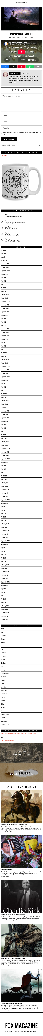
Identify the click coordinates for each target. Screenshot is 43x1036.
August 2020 (4, 462)
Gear (2, 666)
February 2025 (5, 294)
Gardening (3, 663)
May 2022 (3, 390)
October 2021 (4, 414)
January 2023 (4, 363)
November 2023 (5, 329)
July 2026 (3, 250)
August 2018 (4, 544)
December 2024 (5, 301)
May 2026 (3, 257)
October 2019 (4, 496)
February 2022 (5, 401)
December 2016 (5, 613)
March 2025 (4, 291)
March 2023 (4, 356)
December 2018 (5, 530)
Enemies (3, 642)
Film (2, 649)
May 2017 (3, 595)
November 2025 (5, 264)
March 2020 (4, 479)
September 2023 (5, 336)
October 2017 (4, 578)
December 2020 (5, 448)
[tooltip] (5, 66)
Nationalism (4, 690)
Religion (24, 37)
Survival (3, 718)
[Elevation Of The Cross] (21, 753)
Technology (4, 721)
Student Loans (5, 714)
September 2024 (5, 312)
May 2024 (3, 325)
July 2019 (3, 507)
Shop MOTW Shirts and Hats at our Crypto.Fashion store (18, 733)
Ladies (2, 680)
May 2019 (3, 513)
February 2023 (5, 359)
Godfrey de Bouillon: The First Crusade (14, 825)
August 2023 (4, 339)
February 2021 (5, 442)
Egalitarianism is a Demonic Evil (13, 217)
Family (2, 646)
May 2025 (3, 284)
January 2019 (4, 527)
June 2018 (3, 551)
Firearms (3, 656)
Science (3, 704)
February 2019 (5, 524)
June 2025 (3, 281)
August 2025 (4, 274)
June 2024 (3, 322)
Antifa (2, 629)
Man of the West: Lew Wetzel (12, 241)
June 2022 (3, 387)
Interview (3, 677)
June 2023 (3, 346)
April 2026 (4, 260)
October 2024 (4, 308)
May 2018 (3, 554)
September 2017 (5, 582)
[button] (40, 145)
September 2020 (5, 459)
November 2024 (5, 305)
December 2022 (5, 366)
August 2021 (4, 421)
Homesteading (5, 673)
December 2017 (5, 572)
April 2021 (3, 435)
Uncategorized (5, 724)
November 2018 (5, 534)
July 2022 (3, 383)
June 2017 (3, 592)
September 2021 (5, 418)
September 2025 (5, 271)
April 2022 (4, 394)
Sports (3, 711)
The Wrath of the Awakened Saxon (14, 229)
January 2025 (4, 298)
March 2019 (4, 520)
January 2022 (4, 404)
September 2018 (5, 541)
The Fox (35, 1031)
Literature (3, 687)
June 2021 (3, 428)
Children (3, 635)
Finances (3, 653)
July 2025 (3, 277)
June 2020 (3, 469)
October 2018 (4, 537)
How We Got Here (6, 870)
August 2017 (4, 585)
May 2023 (3, 349)
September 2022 (5, 377)
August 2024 (4, 315)
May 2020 (3, 472)
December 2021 (5, 407)
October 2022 (4, 373)
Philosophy (4, 694)
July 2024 (3, 318)
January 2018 (4, 568)
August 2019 (4, 503)
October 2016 (4, 619)
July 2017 (3, 589)
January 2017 (4, 609)
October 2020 (4, 455)
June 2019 (3, 510)
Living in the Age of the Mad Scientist (15, 223)
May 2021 (3, 431)
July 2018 (3, 548)
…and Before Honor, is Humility (11, 1003)
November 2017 (5, 575)
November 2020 (5, 452)
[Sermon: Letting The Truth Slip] (21, 772)
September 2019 (5, 500)
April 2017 (3, 599)
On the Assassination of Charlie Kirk (13, 915)
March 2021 (4, 438)
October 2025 (4, 267)
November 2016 (5, 616)
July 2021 (3, 424)
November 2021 (5, 411)
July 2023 (3, 342)
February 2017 (5, 606)
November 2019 (5, 493)
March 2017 (4, 602)
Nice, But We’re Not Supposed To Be (13, 958)
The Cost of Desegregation (12, 235)
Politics (3, 697)
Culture (3, 639)
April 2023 (4, 353)
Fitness (3, 659)
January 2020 (4, 486)
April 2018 (3, 558)
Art (2, 632)
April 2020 (4, 476)
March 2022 (4, 397)
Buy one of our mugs (7, 740)
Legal (2, 683)
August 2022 (4, 380)
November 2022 (5, 370)
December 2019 (5, 489)
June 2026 (3, 253)
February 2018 (5, 565)
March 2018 (4, 561)
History (3, 670)
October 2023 (4, 332)
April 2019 (3, 517)
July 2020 (3, 465)
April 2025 (4, 288)
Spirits (3, 707)
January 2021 (4, 445)
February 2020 (5, 483)
